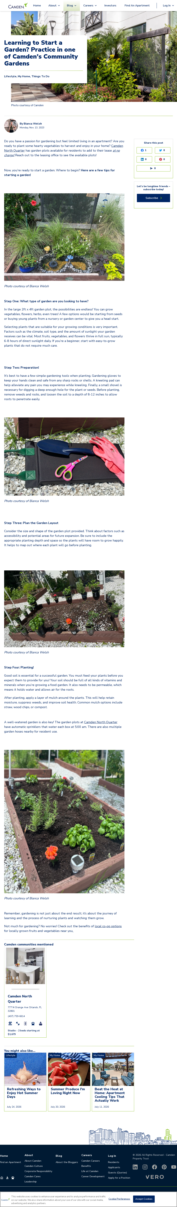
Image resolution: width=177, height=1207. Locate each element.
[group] (25, 956)
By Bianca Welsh (31, 124)
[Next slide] (43, 970)
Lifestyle (10, 76)
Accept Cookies (144, 1198)
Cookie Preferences (119, 1198)
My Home (24, 76)
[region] (88, 1199)
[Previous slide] (8, 970)
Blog (59, 1156)
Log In (112, 1156)
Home (37, 5)
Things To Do (40, 76)
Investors (110, 5)
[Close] (171, 1199)
